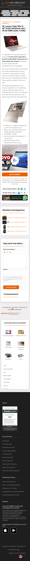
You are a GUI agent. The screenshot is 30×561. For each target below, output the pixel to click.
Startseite (6, 21)
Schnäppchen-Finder (8, 447)
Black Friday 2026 (7, 457)
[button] (5, 252)
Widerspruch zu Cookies (9, 488)
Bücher (5, 385)
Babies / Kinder (7, 375)
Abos (5, 365)
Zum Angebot (14, 174)
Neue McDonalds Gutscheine (10, 470)
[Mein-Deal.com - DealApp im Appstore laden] (6, 530)
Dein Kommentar (9, 249)
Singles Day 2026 (7, 460)
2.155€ (17, 88)
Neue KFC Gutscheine (8, 467)
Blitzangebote (7, 379)
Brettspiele (7, 382)
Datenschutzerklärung (9, 481)
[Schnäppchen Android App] (24, 193)
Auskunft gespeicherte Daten (11, 495)
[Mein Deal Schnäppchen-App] (15, 530)
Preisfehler (5, 515)
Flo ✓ (3, 33)
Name (5, 269)
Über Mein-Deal (7, 444)
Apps (5, 372)
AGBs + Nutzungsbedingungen (11, 485)
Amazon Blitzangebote (9, 451)
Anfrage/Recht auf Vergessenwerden (13, 491)
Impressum (5, 441)
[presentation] (5, 252)
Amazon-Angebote (8, 369)
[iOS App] (19, 193)
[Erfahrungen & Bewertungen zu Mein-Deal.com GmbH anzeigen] (9, 418)
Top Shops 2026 (7, 454)
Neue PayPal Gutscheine (9, 464)
